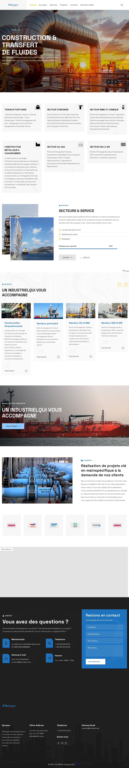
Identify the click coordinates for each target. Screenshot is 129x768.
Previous (119, 285)
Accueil (33, 5)
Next (126, 285)
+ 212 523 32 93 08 (62, 647)
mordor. (78, 764)
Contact (74, 5)
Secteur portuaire (47, 323)
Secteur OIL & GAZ (79, 322)
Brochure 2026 (87, 5)
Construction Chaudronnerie (13, 324)
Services (53, 5)
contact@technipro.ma (21, 662)
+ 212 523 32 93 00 (62, 644)
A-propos (43, 5)
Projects (64, 5)
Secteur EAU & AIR (111, 322)
